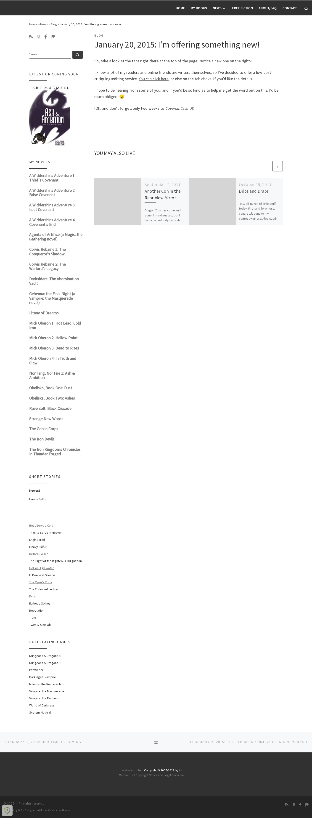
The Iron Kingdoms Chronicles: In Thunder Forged (55, 451)
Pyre (32, 596)
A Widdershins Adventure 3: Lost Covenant (52, 207)
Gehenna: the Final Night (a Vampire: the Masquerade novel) (52, 298)
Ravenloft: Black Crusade (50, 408)
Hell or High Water (41, 568)
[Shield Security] (7, 810)
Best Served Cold (41, 525)
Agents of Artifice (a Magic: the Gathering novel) (55, 237)
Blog (54, 24)
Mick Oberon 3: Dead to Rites (54, 348)
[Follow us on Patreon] (53, 37)
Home (33, 24)
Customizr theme (59, 810)
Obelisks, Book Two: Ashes (52, 398)
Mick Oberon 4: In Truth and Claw (52, 360)
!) (179, 108)
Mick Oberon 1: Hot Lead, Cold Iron (55, 325)
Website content (132, 770)
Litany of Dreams (44, 312)
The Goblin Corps (43, 428)
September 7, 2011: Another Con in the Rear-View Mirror (163, 191)
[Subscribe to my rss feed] (31, 37)
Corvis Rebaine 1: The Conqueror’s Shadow (47, 251)
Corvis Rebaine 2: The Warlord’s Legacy (47, 266)
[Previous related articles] (267, 166)
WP (20, 810)
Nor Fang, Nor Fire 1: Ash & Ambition (52, 375)
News (44, 24)
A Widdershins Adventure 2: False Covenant (52, 192)
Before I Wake (38, 554)
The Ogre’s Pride (40, 582)
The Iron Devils (42, 439)
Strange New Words (46, 418)
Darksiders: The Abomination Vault (54, 281)
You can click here (154, 78)
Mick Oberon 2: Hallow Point (53, 337)
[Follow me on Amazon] (38, 37)
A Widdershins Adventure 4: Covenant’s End (52, 222)
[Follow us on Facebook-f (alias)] (45, 37)
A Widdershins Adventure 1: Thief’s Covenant (52, 178)
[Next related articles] (277, 166)
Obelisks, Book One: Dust (50, 387)
